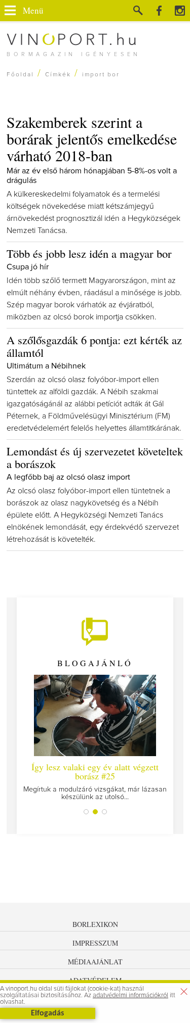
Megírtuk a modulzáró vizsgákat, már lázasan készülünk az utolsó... (95, 781)
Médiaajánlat (95, 961)
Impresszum (95, 943)
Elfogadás (47, 1013)
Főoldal (20, 75)
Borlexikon (95, 924)
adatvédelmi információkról (130, 995)
